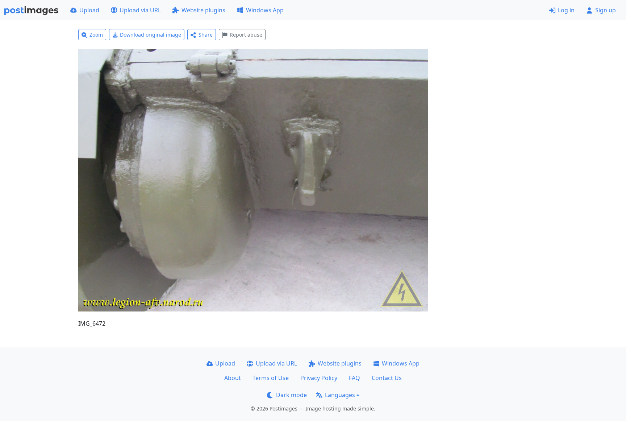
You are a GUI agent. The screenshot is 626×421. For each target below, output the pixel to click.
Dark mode (291, 395)
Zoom (96, 34)
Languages (340, 395)
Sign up (605, 10)
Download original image (150, 34)
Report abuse (246, 34)
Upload (89, 10)
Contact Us (387, 378)
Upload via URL (140, 10)
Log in (566, 10)
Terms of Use (271, 378)
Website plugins (203, 10)
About (232, 378)
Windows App (265, 10)
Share (206, 34)
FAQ (354, 378)
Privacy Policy (318, 378)
